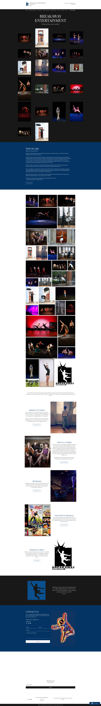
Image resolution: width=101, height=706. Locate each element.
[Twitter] (73, 10)
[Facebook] (69, 10)
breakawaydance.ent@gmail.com (69, 3)
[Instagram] (71, 10)
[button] (74, 10)
